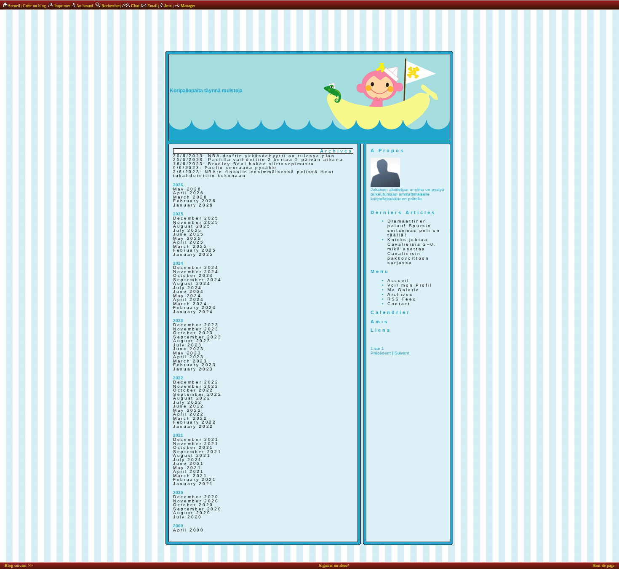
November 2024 (196, 271)
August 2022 (192, 398)
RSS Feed (401, 299)
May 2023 (187, 353)
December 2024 (196, 267)
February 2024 (194, 307)
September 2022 (197, 394)
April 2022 (188, 414)
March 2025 (190, 246)
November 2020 (196, 501)
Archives (400, 294)
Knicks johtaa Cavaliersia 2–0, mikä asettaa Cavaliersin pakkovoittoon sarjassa (412, 251)
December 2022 (196, 382)
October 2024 (193, 275)
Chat (134, 5)
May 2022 (187, 410)
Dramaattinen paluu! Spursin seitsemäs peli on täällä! (413, 228)
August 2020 (192, 512)
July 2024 (187, 287)
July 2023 (187, 345)
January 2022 (193, 426)
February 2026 (194, 201)
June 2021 (188, 463)
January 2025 (193, 254)
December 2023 (196, 324)
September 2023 (197, 337)
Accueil (14, 5)
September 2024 (197, 279)
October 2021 (193, 447)
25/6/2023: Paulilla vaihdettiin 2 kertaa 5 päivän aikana (258, 159)
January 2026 (193, 205)
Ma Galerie (403, 289)
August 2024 (192, 283)
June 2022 (188, 406)
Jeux (168, 5)
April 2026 (188, 193)
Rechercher (110, 5)
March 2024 (190, 303)
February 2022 (194, 422)
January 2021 (193, 483)
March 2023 (190, 361)
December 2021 (196, 439)
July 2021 (187, 459)
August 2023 (192, 340)
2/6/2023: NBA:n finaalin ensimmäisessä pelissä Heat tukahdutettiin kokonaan (253, 173)
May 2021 (187, 467)
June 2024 (188, 291)
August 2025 (192, 226)
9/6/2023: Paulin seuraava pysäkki (225, 167)
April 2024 (188, 299)
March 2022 (190, 418)
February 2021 (194, 479)
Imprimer (61, 5)
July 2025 (187, 230)
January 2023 (193, 369)
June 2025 (188, 234)
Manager (187, 5)
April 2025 (188, 242)
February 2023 (194, 364)
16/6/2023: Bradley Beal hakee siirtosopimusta (244, 163)
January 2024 (193, 311)
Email (151, 5)
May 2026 (187, 189)
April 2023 (188, 356)
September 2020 (197, 509)
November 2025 (196, 222)
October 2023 (193, 332)
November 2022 (196, 386)
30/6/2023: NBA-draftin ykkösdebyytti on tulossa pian (254, 155)
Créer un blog (34, 5)
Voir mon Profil (409, 285)
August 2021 (192, 455)
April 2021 (188, 471)
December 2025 (196, 218)
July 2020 (187, 517)
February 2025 (194, 250)
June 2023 (188, 348)
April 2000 (188, 530)
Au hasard (84, 5)
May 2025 (187, 238)
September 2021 (197, 451)
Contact (399, 303)
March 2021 (190, 475)
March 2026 (190, 197)
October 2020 (193, 504)
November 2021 (196, 443)
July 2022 (187, 402)
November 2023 (196, 329)
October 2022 (193, 390)
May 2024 (187, 295)
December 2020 (196, 496)
